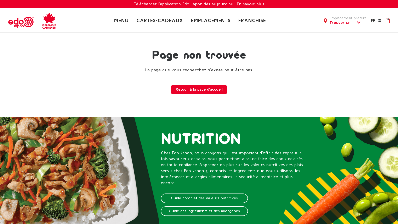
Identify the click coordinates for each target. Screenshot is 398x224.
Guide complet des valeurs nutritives (204, 198)
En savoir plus (250, 4)
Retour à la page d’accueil (199, 89)
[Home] (32, 20)
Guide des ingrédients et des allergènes (204, 211)
